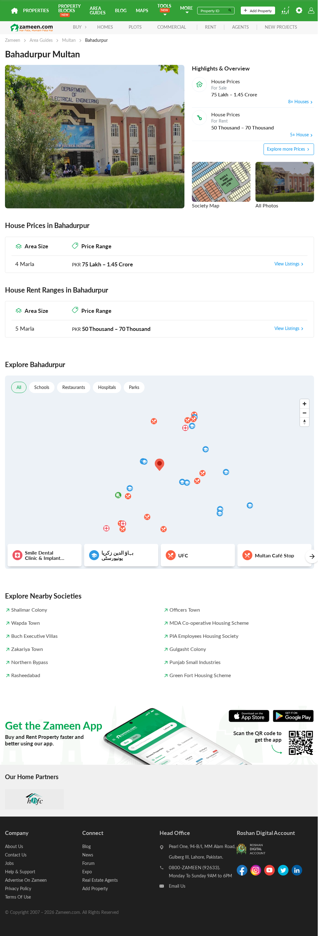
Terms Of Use (18, 897)
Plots (135, 27)
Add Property (261, 10)
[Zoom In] (304, 403)
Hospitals (107, 387)
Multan (69, 40)
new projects (281, 27)
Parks (134, 387)
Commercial (171, 27)
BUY (77, 27)
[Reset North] (304, 421)
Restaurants (73, 387)
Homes (105, 27)
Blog (120, 10)
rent (210, 27)
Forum (88, 863)
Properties (36, 10)
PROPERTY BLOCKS (69, 8)
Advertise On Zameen (26, 880)
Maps (142, 10)
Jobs (9, 863)
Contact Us (15, 855)
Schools (41, 387)
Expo (87, 872)
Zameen (12, 40)
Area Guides (98, 10)
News (87, 855)
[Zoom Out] (304, 412)
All (19, 387)
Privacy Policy (18, 888)
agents (240, 27)
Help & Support (20, 872)
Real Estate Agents (100, 880)
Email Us (177, 886)
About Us (14, 846)
